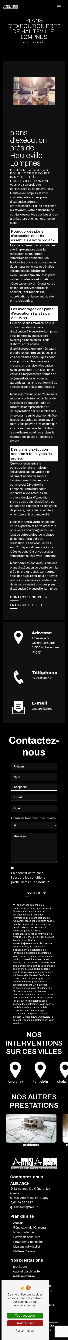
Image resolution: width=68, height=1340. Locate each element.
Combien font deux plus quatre (33, 818)
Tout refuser (25, 1323)
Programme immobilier (28, 1241)
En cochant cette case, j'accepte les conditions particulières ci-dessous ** (30, 877)
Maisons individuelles (27, 1246)
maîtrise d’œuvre (24, 1276)
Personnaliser (25, 1330)
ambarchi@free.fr (44, 708)
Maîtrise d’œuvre (24, 1251)
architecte (20, 1266)
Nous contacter (23, 1232)
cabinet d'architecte (26, 1271)
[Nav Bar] (59, 6)
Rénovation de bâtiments (29, 1227)
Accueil (18, 1222)
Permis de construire (26, 1237)
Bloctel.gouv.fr (30, 1017)
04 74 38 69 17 (42, 678)
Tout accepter (25, 1315)
